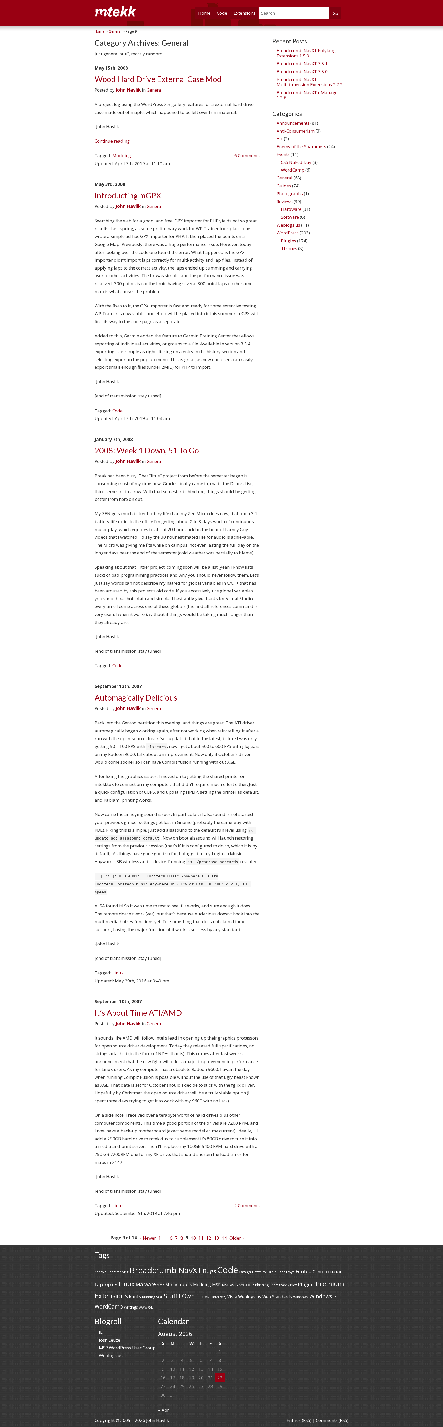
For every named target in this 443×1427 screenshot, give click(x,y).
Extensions (244, 13)
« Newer (147, 1238)
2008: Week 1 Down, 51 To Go (147, 450)
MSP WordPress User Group (127, 1348)
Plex (293, 1285)
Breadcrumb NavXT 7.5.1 (302, 63)
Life (115, 1285)
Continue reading (112, 141)
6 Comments (247, 155)
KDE (339, 1272)
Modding (121, 155)
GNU (331, 1272)
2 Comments (247, 1206)
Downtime (259, 1272)
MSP (216, 1285)
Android (101, 1272)
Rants (135, 1296)
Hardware (291, 209)
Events (283, 154)
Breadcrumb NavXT (166, 1270)
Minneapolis (178, 1284)
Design (245, 1271)
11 (201, 1238)
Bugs (209, 1271)
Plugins (288, 241)
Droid (272, 1272)
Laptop (103, 1284)
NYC (242, 1285)
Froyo (290, 1272)
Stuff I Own (179, 1296)
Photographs (290, 193)
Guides (284, 186)
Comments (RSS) (332, 1420)
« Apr (163, 1410)
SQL (159, 1297)
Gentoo (320, 1271)
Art (280, 139)
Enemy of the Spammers (301, 146)
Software (290, 217)
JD (101, 1332)
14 (224, 1238)
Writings (131, 1307)
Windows (300, 1296)
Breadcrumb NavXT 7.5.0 (302, 71)
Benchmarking (118, 1272)
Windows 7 (323, 1296)
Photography (279, 1285)
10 (193, 1238)
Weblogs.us (288, 225)
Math (160, 1285)
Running (148, 1297)
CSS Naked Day (296, 162)
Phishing (262, 1284)
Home (204, 13)
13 (216, 1238)
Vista (232, 1297)
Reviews (285, 201)
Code (222, 13)
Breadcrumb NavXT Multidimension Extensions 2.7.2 (310, 81)
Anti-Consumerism (296, 131)
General (155, 90)
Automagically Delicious (136, 697)
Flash (281, 1272)
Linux (118, 973)
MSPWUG (230, 1284)
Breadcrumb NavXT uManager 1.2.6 (308, 95)
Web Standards (277, 1297)
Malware (146, 1284)
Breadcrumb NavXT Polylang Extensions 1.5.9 (306, 52)
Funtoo (303, 1271)
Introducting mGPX (128, 195)
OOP (250, 1285)
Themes (289, 248)
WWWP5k (146, 1307)
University (218, 1297)
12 (208, 1238)
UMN (206, 1297)
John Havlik (128, 90)
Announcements (293, 123)
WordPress (288, 233)
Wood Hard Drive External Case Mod (158, 79)
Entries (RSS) (299, 1420)
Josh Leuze (109, 1340)
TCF (198, 1297)
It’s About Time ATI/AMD (138, 1012)
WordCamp (292, 170)
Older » (236, 1238)
